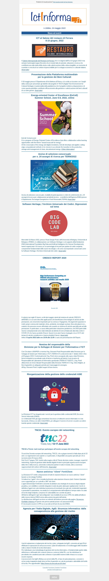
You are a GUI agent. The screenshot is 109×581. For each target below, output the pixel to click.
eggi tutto (72, 199)
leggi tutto (52, 467)
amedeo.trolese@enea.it (54, 570)
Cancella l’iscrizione (48, 568)
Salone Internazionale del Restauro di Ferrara (38, 61)
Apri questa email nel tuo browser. (63, 2)
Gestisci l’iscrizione (60, 568)
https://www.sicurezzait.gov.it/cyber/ (53, 563)
